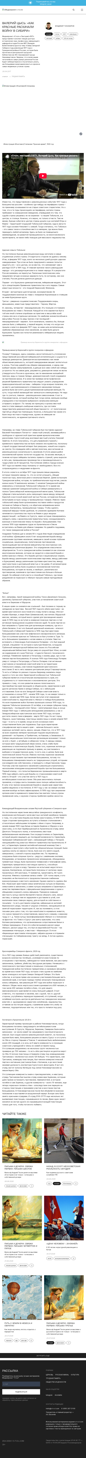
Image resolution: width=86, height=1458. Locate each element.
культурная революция (62, 1258)
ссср (49, 1183)
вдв (16, 1340)
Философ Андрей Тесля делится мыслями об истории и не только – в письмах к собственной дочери (20, 1175)
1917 (64, 34)
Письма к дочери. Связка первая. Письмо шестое (18, 1167)
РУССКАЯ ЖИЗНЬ (62, 1375)
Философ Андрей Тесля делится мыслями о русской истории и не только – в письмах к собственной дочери (63, 1331)
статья (57, 34)
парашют (9, 1340)
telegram (49, 1395)
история (48, 34)
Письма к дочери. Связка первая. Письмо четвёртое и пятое (20, 1246)
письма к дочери (11, 1186)
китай (49, 1258)
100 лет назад (68, 38)
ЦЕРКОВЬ (49, 1375)
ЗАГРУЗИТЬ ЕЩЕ (43, 1356)
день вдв (24, 1340)
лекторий (49, 38)
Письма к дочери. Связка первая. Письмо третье (60, 1324)
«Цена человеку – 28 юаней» (62, 1244)
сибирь (58, 38)
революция (73, 34)
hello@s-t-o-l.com (52, 1408)
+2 (73, 1258)
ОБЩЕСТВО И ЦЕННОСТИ (56, 1382)
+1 (31, 1186)
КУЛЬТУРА (75, 1375)
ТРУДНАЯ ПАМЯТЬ (18, 76)
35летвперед (67, 1183)
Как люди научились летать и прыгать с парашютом (20, 1330)
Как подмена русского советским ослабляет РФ (59, 1174)
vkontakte (58, 1395)
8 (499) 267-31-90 (68, 1408)
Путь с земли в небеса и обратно (18, 1324)
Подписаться (21, 1392)
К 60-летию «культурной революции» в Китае (61, 1248)
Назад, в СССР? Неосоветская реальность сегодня (63, 1167)
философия (23, 1186)
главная (5, 76)
